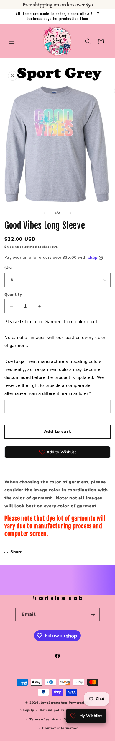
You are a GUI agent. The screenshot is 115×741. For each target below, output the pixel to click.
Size (8, 268)
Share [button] (16, 552)
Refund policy (52, 710)
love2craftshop (54, 703)
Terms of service (43, 719)
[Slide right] (70, 213)
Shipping (11, 247)
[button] (11, 41)
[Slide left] (44, 213)
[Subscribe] (92, 614)
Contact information (60, 728)
